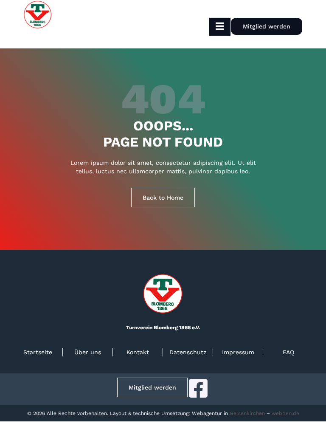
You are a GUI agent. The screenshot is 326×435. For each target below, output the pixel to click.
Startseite (37, 352)
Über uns (87, 352)
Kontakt (137, 352)
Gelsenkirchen (247, 413)
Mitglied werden (266, 26)
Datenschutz (187, 352)
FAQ (288, 352)
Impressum (238, 352)
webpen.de (285, 413)
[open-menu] (220, 27)
